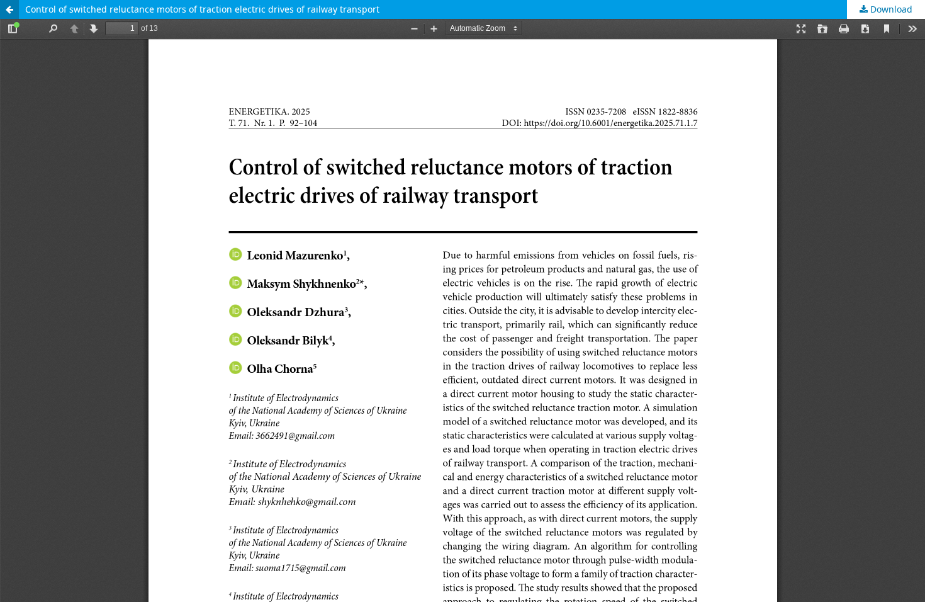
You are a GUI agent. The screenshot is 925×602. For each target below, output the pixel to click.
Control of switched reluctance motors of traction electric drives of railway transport (202, 9)
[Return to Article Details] (9, 9)
